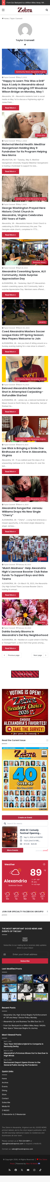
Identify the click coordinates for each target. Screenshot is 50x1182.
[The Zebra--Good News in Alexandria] (25, 10)
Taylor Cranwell (25, 40)
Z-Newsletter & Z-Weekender (14, 1114)
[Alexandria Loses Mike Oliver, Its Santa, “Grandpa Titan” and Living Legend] (40, 988)
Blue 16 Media (32, 1164)
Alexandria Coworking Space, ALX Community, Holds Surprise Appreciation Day (24, 275)
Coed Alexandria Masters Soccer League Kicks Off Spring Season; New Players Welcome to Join (23, 335)
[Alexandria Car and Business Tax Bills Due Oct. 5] (25, 979)
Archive (5, 1082)
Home (6, 18)
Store (4, 1094)
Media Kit (6, 1106)
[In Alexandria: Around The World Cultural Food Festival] (40, 997)
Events (5, 1086)
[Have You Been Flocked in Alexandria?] (25, 997)
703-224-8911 (24, 1141)
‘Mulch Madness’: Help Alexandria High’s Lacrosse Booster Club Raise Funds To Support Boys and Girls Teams (25, 573)
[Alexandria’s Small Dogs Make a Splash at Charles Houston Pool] (9, 988)
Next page (38, 655)
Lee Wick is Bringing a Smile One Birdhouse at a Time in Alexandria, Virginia (24, 451)
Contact (5, 1098)
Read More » (10, 108)
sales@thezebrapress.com (12, 1144)
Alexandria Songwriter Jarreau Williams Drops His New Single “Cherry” (22, 511)
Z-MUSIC (5, 1110)
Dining (4, 1090)
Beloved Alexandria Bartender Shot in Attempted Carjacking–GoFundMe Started (22, 391)
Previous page (13, 655)
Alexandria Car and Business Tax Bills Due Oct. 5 (23, 1021)
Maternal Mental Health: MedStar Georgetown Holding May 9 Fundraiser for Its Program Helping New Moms (24, 150)
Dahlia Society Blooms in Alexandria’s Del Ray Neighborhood (25, 633)
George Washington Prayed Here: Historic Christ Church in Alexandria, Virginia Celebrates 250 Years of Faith (24, 213)
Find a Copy (25, 674)
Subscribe (6, 1102)
